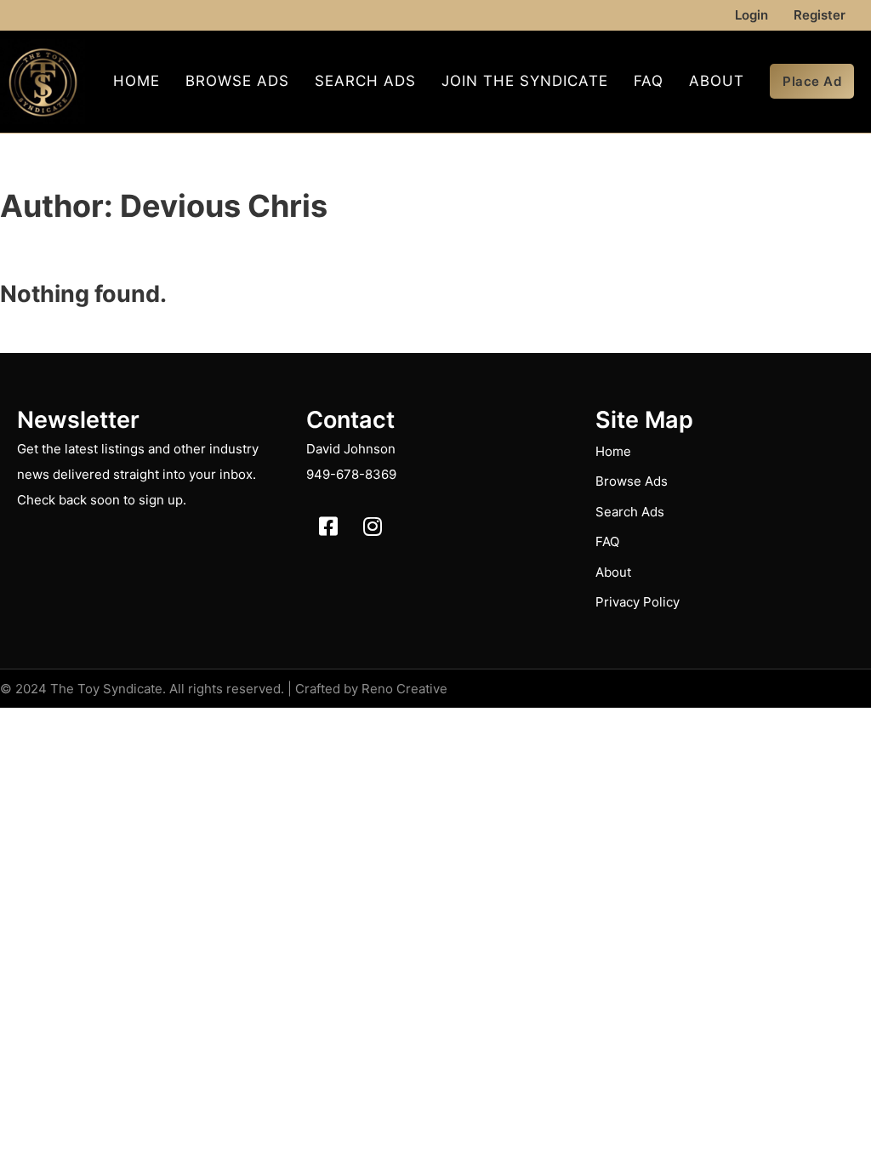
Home (136, 80)
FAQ (648, 80)
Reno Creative (404, 689)
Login (751, 15)
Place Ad (812, 81)
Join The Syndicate (524, 80)
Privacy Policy (637, 602)
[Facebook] (328, 526)
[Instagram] (372, 526)
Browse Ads (237, 80)
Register (819, 15)
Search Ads (365, 80)
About (716, 80)
